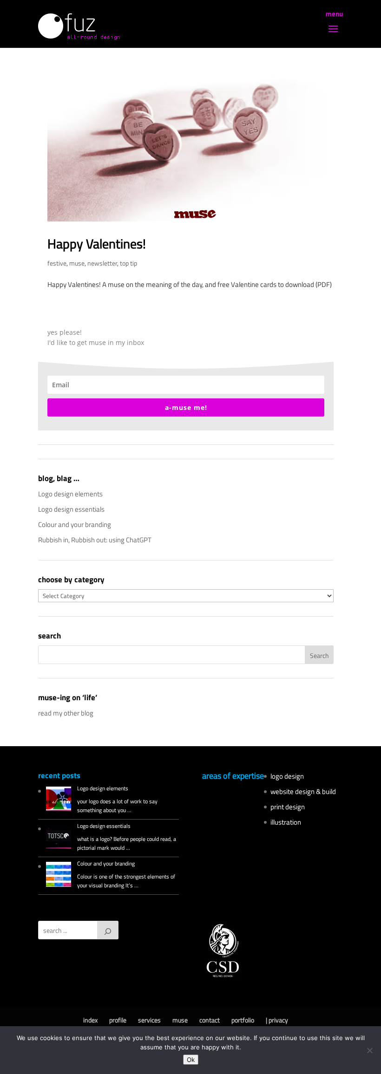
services (149, 1020)
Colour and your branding (74, 524)
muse (77, 263)
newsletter (102, 263)
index (90, 1020)
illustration (285, 822)
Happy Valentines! (96, 244)
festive (56, 263)
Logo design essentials (71, 509)
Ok (191, 1059)
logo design (287, 776)
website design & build (303, 791)
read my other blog (65, 713)
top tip (128, 263)
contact (209, 1020)
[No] (369, 1050)
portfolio (242, 1020)
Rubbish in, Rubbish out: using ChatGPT (94, 539)
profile (117, 1020)
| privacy (277, 1020)
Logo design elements (70, 493)
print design (287, 806)
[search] (107, 930)
